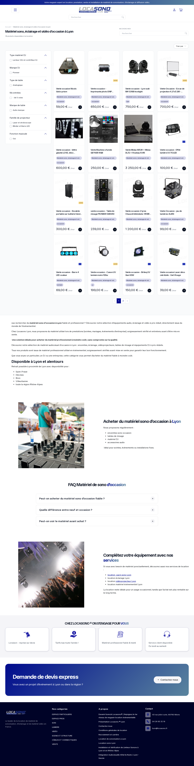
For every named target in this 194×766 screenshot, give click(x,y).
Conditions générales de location (113, 730)
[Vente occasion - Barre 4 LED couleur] (69, 251)
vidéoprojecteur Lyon (126, 581)
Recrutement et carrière (109, 735)
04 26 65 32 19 (158, 721)
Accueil (8, 27)
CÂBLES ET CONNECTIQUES (64, 740)
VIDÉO (54, 731)
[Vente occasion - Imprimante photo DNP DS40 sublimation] (103, 68)
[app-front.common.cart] (181, 10)
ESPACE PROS (58, 718)
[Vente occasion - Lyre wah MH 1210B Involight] (138, 68)
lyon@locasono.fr (159, 728)
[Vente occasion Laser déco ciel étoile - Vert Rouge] (173, 251)
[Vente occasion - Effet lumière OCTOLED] (173, 129)
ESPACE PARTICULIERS (62, 714)
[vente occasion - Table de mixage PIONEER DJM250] (103, 190)
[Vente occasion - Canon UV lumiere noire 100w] (103, 251)
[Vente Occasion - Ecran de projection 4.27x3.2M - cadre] (173, 68)
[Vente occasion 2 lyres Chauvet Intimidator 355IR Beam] (138, 190)
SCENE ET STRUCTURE (62, 736)
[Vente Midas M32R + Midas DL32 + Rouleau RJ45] (138, 129)
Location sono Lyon (107, 743)
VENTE (55, 744)
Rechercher (125, 29)
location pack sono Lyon (119, 575)
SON (54, 723)
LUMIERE (55, 727)
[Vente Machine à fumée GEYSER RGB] (103, 129)
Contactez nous (105, 726)
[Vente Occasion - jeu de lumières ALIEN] (173, 190)
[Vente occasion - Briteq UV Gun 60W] (138, 251)
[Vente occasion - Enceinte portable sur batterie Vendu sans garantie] (69, 190)
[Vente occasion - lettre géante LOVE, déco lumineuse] (69, 129)
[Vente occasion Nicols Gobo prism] (69, 68)
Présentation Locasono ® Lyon (112, 722)
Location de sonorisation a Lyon (112, 739)
